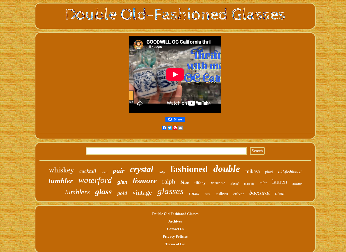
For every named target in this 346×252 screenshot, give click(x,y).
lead (104, 172)
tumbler (60, 180)
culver (238, 194)
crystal (141, 169)
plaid (269, 172)
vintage (142, 192)
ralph (168, 181)
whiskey (61, 170)
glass (103, 191)
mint (263, 183)
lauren (279, 181)
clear (280, 193)
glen (122, 182)
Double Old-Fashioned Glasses (175, 214)
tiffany (199, 183)
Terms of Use (175, 244)
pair (119, 170)
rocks (194, 193)
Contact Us (175, 229)
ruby (162, 172)
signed (235, 183)
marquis (249, 183)
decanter (297, 183)
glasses (170, 191)
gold (122, 193)
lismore (145, 180)
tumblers (77, 192)
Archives (175, 221)
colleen (222, 193)
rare (207, 194)
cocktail (87, 171)
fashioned (189, 169)
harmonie (218, 183)
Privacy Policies (175, 236)
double (226, 168)
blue (185, 182)
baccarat (259, 192)
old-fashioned (289, 171)
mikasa (252, 171)
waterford (95, 180)
